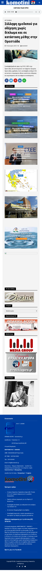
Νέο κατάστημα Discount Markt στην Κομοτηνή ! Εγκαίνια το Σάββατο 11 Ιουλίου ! (21, 100)
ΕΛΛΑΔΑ (20, 125)
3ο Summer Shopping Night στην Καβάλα (18, 510)
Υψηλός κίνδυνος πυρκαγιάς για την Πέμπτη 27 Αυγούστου (21, 180)
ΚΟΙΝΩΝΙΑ (28, 94)
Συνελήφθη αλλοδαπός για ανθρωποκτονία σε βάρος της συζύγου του (21, 207)
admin (27, 133)
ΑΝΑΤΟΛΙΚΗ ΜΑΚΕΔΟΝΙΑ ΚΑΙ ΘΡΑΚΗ (20, 123)
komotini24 (24, 46)
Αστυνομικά (8, 20)
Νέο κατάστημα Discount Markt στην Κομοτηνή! (21, 129)
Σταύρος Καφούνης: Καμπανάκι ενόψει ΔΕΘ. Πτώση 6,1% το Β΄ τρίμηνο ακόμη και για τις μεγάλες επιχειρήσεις (21, 153)
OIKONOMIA (20, 94)
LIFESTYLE (12, 94)
